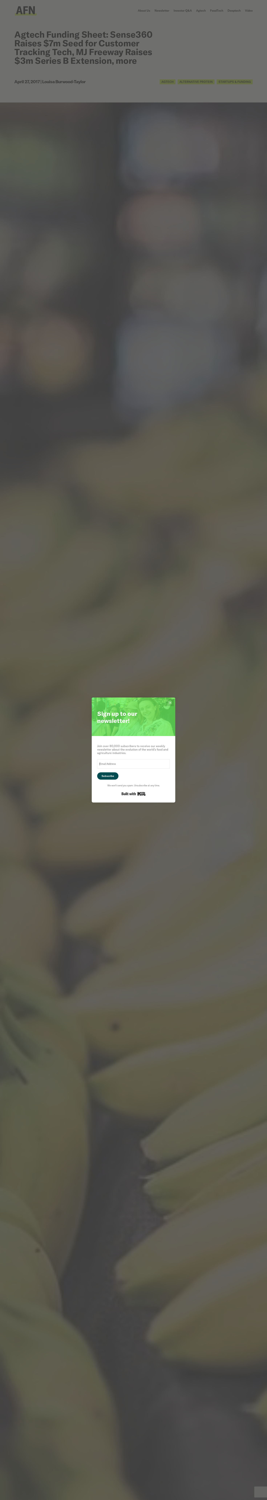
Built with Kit (134, 794)
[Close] (170, 702)
